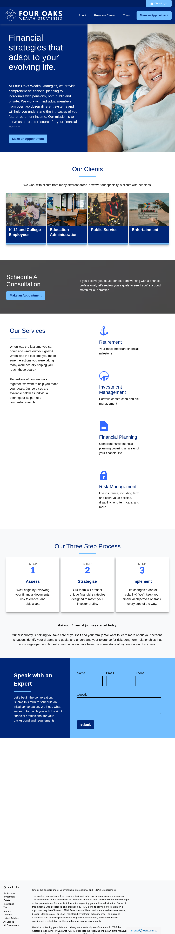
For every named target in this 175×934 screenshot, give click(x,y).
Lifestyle (7, 914)
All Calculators (11, 925)
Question (83, 694)
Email (110, 673)
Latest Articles (10, 918)
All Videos (8, 921)
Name (81, 673)
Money (7, 911)
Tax (5, 907)
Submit (85, 724)
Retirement (9, 893)
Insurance (8, 903)
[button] (82, 15)
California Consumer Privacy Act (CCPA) (54, 930)
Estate (6, 900)
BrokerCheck (109, 889)
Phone (140, 673)
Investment (9, 896)
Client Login (160, 3)
